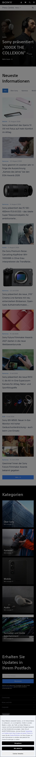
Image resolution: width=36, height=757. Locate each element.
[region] (18, 736)
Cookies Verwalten (18, 753)
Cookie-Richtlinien (15, 735)
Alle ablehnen (18, 748)
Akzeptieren (18, 743)
